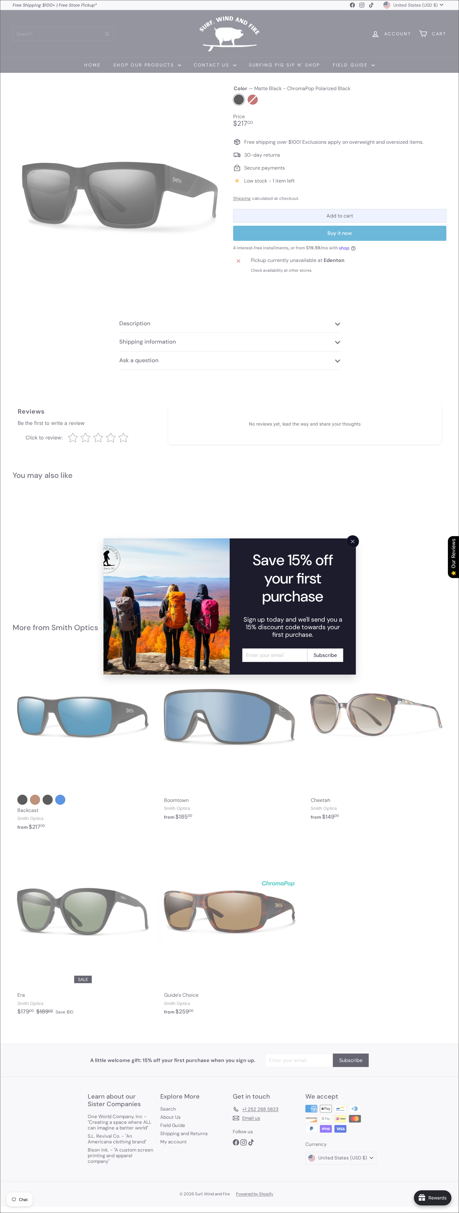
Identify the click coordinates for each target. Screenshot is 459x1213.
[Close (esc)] (352, 541)
